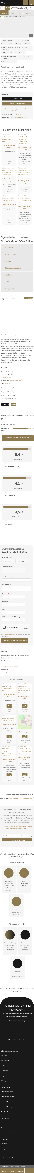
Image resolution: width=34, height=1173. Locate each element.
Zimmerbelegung (7, 566)
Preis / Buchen (17, 99)
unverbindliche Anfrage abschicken (14, 640)
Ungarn (7, 383)
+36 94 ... (10, 114)
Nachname (5, 601)
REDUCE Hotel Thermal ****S (24, 149)
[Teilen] (27, 1170)
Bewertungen (30, 13)
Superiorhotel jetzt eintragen (17, 1021)
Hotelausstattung (12, 254)
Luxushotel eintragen (7, 1107)
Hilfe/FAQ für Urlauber (7, 1096)
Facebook (4, 1143)
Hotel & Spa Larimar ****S (24, 182)
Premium (30, 131)
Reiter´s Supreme (24, 732)
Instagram (4, 1149)
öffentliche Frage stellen (17, 840)
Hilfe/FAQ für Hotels (7, 1091)
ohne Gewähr (13, 798)
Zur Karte (5, 664)
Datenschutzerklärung (10, 634)
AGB (2, 1128)
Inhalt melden (27, 798)
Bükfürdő (8, 377)
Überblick (9, 248)
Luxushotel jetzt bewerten (18, 438)
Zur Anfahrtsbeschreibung (10, 666)
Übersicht (4, 13)
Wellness (9, 275)
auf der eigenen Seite (25, 946)
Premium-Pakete (6, 1112)
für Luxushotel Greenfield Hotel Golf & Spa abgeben (9, 885)
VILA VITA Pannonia (9, 204)
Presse (3, 1065)
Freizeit (8, 282)
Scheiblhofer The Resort (9, 146)
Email (4, 609)
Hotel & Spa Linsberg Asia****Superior (9, 180)
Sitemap (3, 1081)
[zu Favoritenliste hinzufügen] (2, 17)
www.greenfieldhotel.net (18, 117)
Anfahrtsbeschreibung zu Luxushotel (14, 109)
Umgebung (9, 288)
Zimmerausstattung (13, 268)
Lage (12, 13)
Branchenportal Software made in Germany (12, 1167)
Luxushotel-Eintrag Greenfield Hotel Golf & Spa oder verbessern (10, 947)
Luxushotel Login (8, 1158)
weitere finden (24, 883)
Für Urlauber (5, 1060)
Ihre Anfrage (6, 584)
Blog (2, 1076)
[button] (17, 26)
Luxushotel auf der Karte (11, 111)
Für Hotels (4, 1055)
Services (8, 261)
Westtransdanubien (15, 380)
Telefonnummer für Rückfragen (12, 617)
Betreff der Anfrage (8, 577)
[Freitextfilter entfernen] (25, 3)
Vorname (5, 594)
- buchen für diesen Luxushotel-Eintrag (17, 974)
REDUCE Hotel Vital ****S (24, 207)
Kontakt (13, 404)
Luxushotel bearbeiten (7, 1102)
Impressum (4, 1123)
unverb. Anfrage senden (17, 104)
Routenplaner (29, 298)
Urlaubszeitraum (7, 557)
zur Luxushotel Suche (2, 8)
